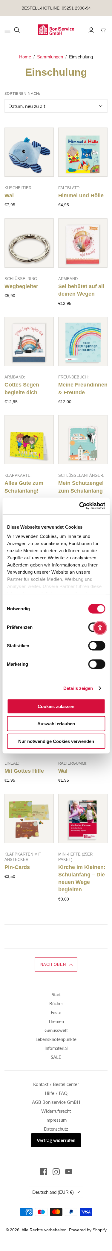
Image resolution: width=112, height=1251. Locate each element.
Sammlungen (50, 56)
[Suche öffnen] (17, 30)
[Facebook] (43, 1171)
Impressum (56, 1120)
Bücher (56, 1003)
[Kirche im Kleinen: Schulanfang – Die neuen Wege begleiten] (83, 818)
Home (25, 56)
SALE (56, 1057)
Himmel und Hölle (81, 195)
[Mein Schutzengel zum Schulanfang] (83, 439)
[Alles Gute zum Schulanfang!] (29, 439)
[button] (56, 964)
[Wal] (29, 152)
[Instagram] (56, 1171)
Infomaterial (56, 1048)
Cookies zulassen (56, 706)
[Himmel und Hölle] (83, 152)
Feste (56, 1012)
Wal (9, 195)
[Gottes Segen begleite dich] (29, 341)
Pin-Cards (17, 867)
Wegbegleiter (21, 286)
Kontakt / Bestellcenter (56, 1084)
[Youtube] (68, 1171)
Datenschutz (56, 1129)
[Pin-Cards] (29, 818)
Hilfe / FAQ (56, 1093)
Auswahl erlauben (56, 723)
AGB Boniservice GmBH (56, 1102)
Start (56, 994)
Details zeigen (78, 688)
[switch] (96, 645)
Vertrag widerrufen (56, 1140)
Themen (56, 1021)
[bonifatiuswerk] (56, 29)
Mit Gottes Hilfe (24, 771)
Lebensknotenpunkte (56, 1039)
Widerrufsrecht (56, 1111)
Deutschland (53, 1192)
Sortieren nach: (22, 93)
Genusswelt (56, 1030)
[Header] (7, 30)
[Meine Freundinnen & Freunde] (83, 341)
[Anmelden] (91, 30)
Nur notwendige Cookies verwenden (56, 741)
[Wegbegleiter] (29, 243)
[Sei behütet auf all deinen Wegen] (83, 243)
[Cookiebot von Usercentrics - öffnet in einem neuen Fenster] (79, 506)
